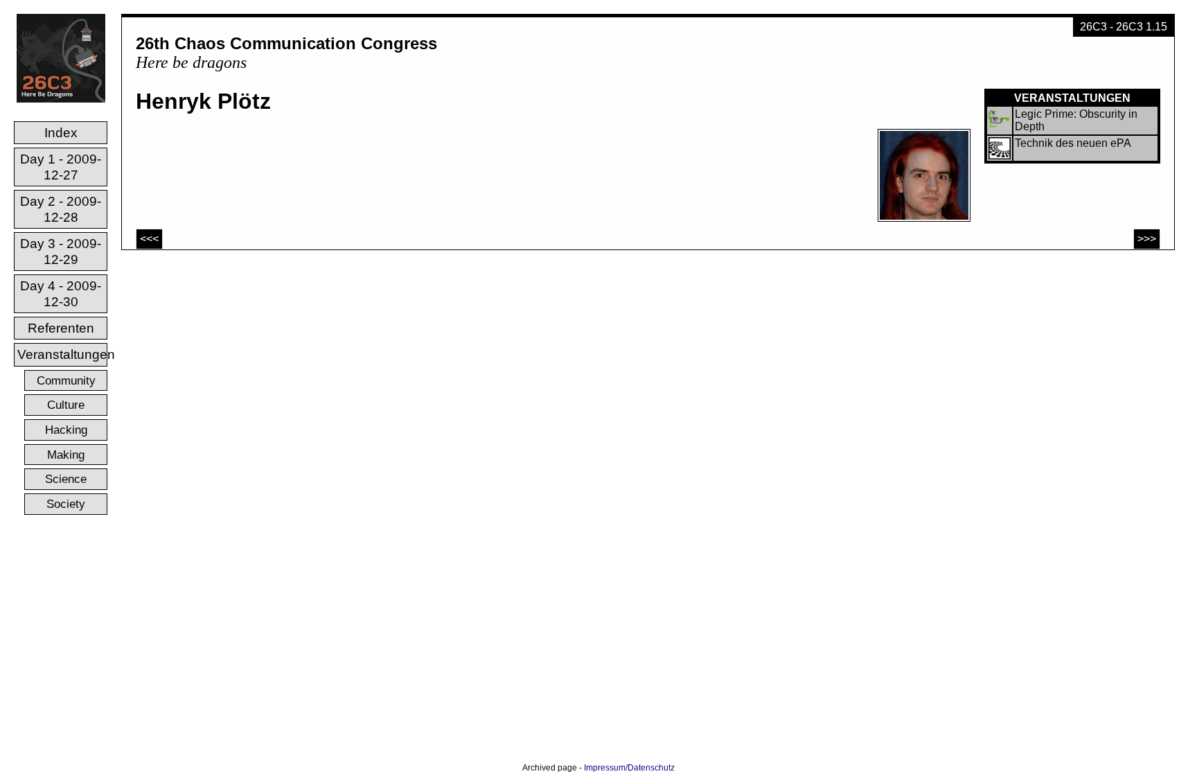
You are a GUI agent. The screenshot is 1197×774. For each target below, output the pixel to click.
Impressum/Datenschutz (629, 768)
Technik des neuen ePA (1073, 143)
